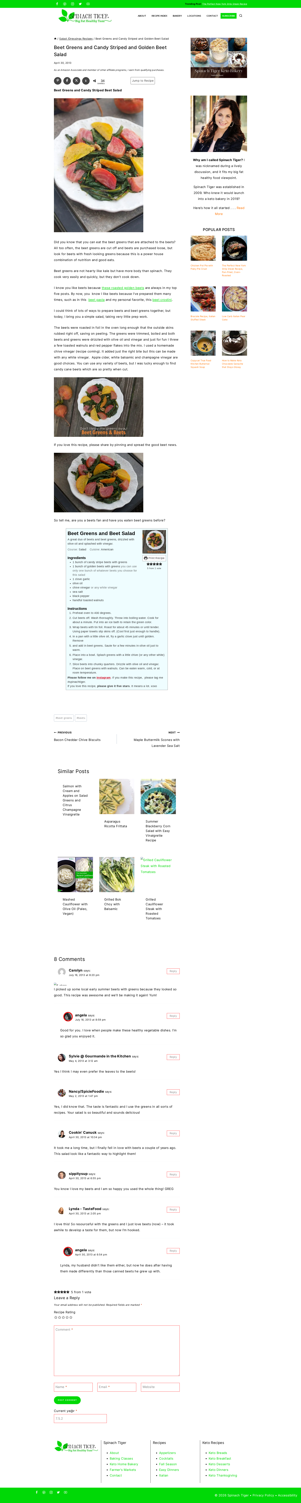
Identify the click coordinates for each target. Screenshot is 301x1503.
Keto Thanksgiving (223, 1475)
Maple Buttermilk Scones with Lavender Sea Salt (157, 739)
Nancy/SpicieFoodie (86, 1091)
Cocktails (166, 1458)
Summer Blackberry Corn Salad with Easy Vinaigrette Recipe (158, 831)
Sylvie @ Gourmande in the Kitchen (100, 1056)
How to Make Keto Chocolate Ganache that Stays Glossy (232, 363)
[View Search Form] (240, 15)
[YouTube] (88, 4)
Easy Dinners (169, 1470)
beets (81, 717)
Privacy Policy (263, 1495)
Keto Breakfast (220, 1458)
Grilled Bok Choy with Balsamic (112, 904)
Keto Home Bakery (124, 1464)
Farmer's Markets (123, 1470)
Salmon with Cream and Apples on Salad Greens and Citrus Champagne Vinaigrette (75, 800)
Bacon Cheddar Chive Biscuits (77, 736)
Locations (194, 15)
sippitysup (78, 1173)
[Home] (55, 38)
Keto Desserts (219, 1464)
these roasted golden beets (123, 288)
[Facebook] (57, 4)
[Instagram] (72, 4)
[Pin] (57, 80)
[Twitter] (80, 4)
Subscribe (228, 15)
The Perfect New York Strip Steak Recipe (224, 4)
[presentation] (117, 796)
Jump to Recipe (143, 80)
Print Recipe (156, 558)
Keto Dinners (218, 1470)
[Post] (76, 80)
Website (149, 1387)
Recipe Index (159, 15)
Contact (212, 15)
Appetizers (167, 1453)
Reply (173, 971)
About (142, 15)
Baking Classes (121, 1458)
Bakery (177, 15)
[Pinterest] (65, 4)
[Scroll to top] (293, 1490)
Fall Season (168, 1464)
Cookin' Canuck (83, 1132)
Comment (64, 1329)
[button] (148, 564)
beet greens (64, 717)
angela (81, 1015)
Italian (163, 1475)
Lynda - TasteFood (85, 1209)
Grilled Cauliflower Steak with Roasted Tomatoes (154, 909)
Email (104, 1387)
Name (61, 1387)
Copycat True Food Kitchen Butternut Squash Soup (201, 363)
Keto (213, 1453)
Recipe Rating (64, 1312)
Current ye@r (65, 1411)
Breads (222, 1453)
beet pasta (96, 300)
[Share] (67, 80)
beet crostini (162, 300)
